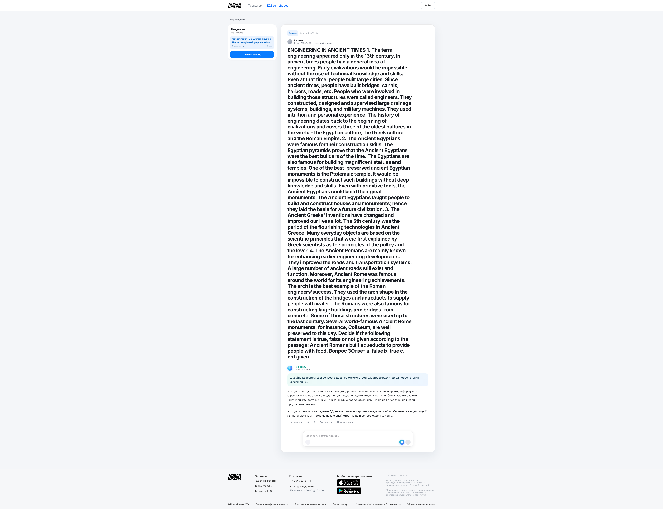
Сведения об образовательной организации (378, 504)
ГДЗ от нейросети (279, 5)
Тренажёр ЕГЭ (263, 491)
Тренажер (255, 5)
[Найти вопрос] (270, 31)
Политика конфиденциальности (272, 504)
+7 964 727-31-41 (300, 480)
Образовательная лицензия (421, 504)
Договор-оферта (341, 504)
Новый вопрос (253, 54)
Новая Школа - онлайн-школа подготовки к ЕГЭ (234, 5)
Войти (428, 5)
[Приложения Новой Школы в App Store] (348, 482)
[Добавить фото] (307, 442)
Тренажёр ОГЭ (263, 485)
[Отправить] (408, 442)
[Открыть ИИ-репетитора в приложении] (401, 442)
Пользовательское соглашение (310, 504)
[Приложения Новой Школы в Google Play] (349, 490)
